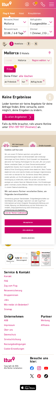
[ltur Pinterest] (39, 377)
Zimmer (34, 29)
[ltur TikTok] (46, 377)
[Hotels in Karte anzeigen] (50, 52)
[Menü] (27, 254)
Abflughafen (36, 19)
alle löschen (26, 76)
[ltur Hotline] (43, 4)
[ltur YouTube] (46, 369)
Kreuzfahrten (34, 13)
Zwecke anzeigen (28, 238)
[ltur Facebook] (32, 369)
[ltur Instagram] (39, 369)
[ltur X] (32, 377)
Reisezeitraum (11, 29)
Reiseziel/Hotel (11, 19)
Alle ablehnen (28, 230)
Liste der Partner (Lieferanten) (16, 213)
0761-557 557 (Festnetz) (23, 127)
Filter (10, 69)
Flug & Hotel (9, 13)
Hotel (21, 13)
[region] (28, 196)
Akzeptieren (28, 222)
